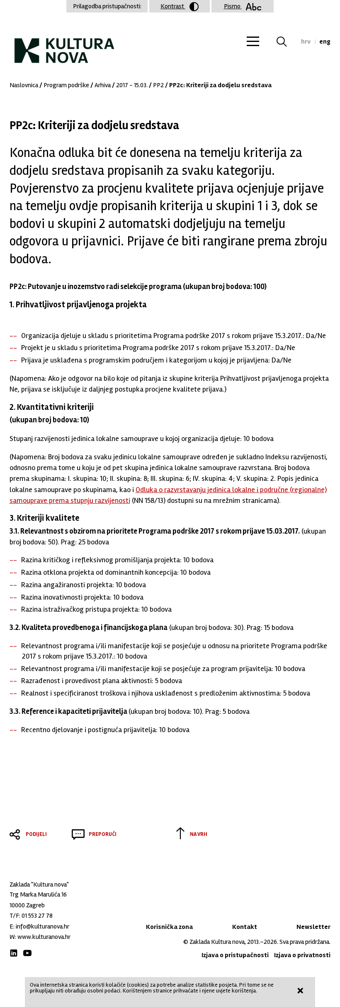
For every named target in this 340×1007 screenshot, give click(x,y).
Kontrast (172, 6)
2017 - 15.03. (132, 85)
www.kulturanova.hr (43, 937)
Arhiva (103, 85)
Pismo (233, 6)
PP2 (158, 85)
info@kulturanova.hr (42, 926)
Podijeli (36, 834)
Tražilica (287, 42)
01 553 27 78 (37, 915)
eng (324, 41)
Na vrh (198, 834)
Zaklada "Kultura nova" (64, 44)
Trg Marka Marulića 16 (38, 894)
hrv (306, 41)
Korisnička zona (169, 927)
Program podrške (66, 85)
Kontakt (244, 927)
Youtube (27, 953)
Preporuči (103, 834)
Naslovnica (24, 85)
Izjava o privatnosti (302, 955)
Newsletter (313, 927)
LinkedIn (14, 953)
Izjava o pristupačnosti (235, 955)
